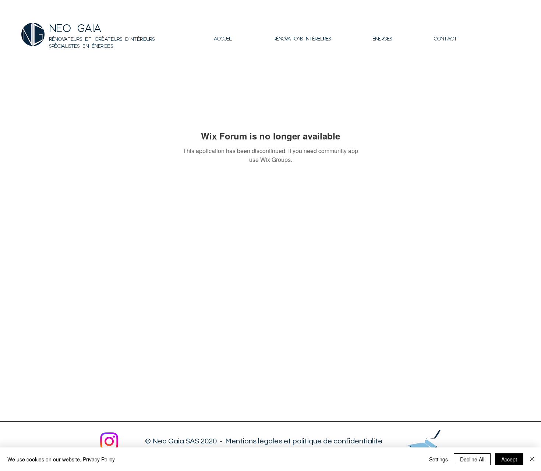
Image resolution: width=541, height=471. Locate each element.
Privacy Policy (99, 459)
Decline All (472, 459)
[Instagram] (109, 441)
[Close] (532, 459)
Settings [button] (438, 459)
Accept (509, 459)
